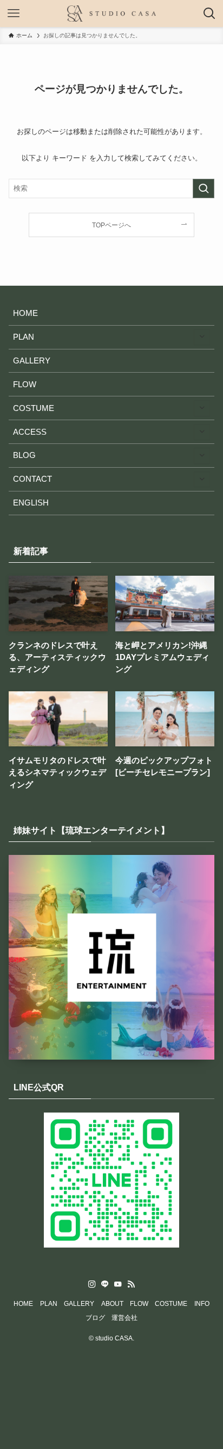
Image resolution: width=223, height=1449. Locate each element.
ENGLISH (31, 502)
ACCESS (30, 432)
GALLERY (31, 360)
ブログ (95, 1318)
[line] (105, 1284)
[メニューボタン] (13, 13)
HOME (25, 313)
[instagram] (92, 1284)
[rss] (131, 1284)
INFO (201, 1304)
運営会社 (124, 1318)
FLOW (24, 384)
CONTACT (32, 479)
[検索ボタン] (209, 13)
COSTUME (33, 408)
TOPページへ (111, 224)
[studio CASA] (111, 13)
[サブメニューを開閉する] (202, 337)
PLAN (23, 337)
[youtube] (118, 1284)
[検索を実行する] (203, 188)
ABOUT (112, 1304)
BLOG (24, 455)
